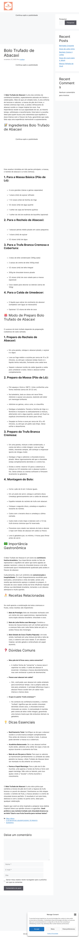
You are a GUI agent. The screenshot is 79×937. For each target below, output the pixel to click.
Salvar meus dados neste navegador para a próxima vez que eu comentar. (26, 881)
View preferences (68, 929)
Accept (36, 929)
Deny (53, 929)
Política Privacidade (52, 933)
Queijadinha (10, 822)
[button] (75, 915)
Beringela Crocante (66, 46)
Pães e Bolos (10, 818)
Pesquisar (63, 19)
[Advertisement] (26, 30)
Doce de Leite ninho (67, 49)
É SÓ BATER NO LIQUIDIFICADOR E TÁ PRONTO (21, 820)
